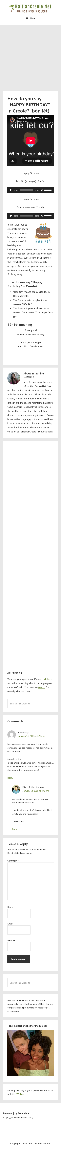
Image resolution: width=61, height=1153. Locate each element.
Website (11, 940)
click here (47, 679)
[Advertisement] (30, 56)
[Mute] (42, 190)
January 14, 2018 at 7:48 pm (35, 790)
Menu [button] (32, 18)
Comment (13, 860)
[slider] (48, 189)
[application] (30, 190)
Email (10, 923)
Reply (10, 777)
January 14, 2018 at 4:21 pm (31, 736)
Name (11, 907)
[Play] (11, 190)
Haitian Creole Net (30, 8)
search (41, 687)
